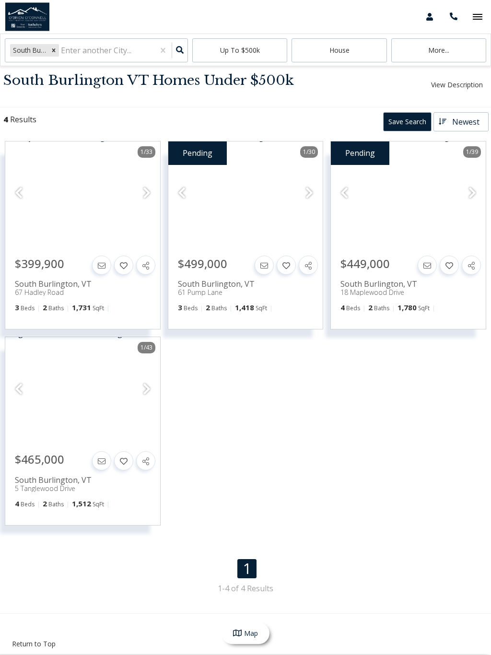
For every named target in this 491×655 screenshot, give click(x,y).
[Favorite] (123, 265)
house (339, 50)
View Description (457, 84)
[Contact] (101, 265)
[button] (53, 50)
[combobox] (62, 50)
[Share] (145, 265)
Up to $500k (240, 50)
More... (438, 50)
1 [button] (247, 569)
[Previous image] (18, 193)
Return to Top (34, 644)
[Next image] (146, 193)
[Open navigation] (477, 17)
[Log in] (429, 17)
